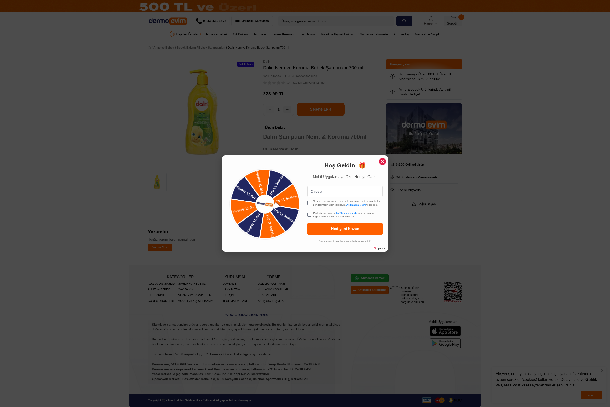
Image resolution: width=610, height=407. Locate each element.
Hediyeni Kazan (345, 229)
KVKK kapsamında (346, 213)
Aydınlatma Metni (356, 204)
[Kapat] (382, 161)
